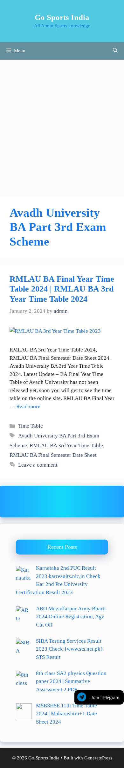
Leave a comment (38, 465)
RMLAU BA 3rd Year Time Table (66, 446)
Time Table (30, 426)
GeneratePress (98, 757)
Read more (28, 407)
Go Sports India (62, 17)
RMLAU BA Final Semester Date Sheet (53, 455)
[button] (115, 51)
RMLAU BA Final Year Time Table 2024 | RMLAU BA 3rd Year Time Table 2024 (62, 288)
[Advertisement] (62, 125)
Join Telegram (105, 697)
